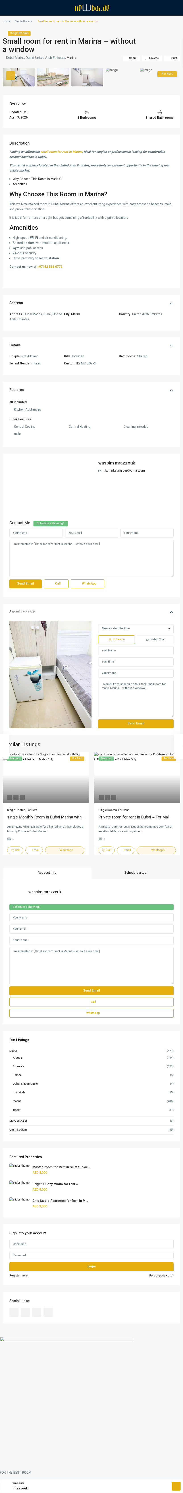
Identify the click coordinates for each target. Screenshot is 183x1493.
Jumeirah (19, 1092)
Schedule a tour (22, 612)
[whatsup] (25, 1312)
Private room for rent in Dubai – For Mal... (135, 817)
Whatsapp (66, 850)
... (48, 831)
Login (91, 1266)
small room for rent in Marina (61, 152)
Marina (71, 58)
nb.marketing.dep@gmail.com (124, 470)
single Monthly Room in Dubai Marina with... (45, 817)
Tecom (17, 1110)
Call (57, 583)
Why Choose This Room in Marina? (37, 179)
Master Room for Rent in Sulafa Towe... (61, 1167)
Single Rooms (23, 22)
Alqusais (18, 1066)
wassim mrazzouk (116, 463)
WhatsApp (88, 583)
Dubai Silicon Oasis (25, 1084)
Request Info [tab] (47, 873)
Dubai (13, 1051)
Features (16, 390)
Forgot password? (161, 1276)
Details (15, 345)
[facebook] (14, 1312)
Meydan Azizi (18, 1121)
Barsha (17, 1075)
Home (6, 22)
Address (16, 303)
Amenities (20, 184)
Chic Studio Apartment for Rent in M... (60, 1201)
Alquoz (17, 1058)
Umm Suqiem (18, 1130)
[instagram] (48, 1312)
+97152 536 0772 (49, 267)
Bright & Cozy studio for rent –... (57, 1184)
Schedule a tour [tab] (136, 873)
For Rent (32, 810)
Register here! (19, 1276)
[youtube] (36, 1312)
